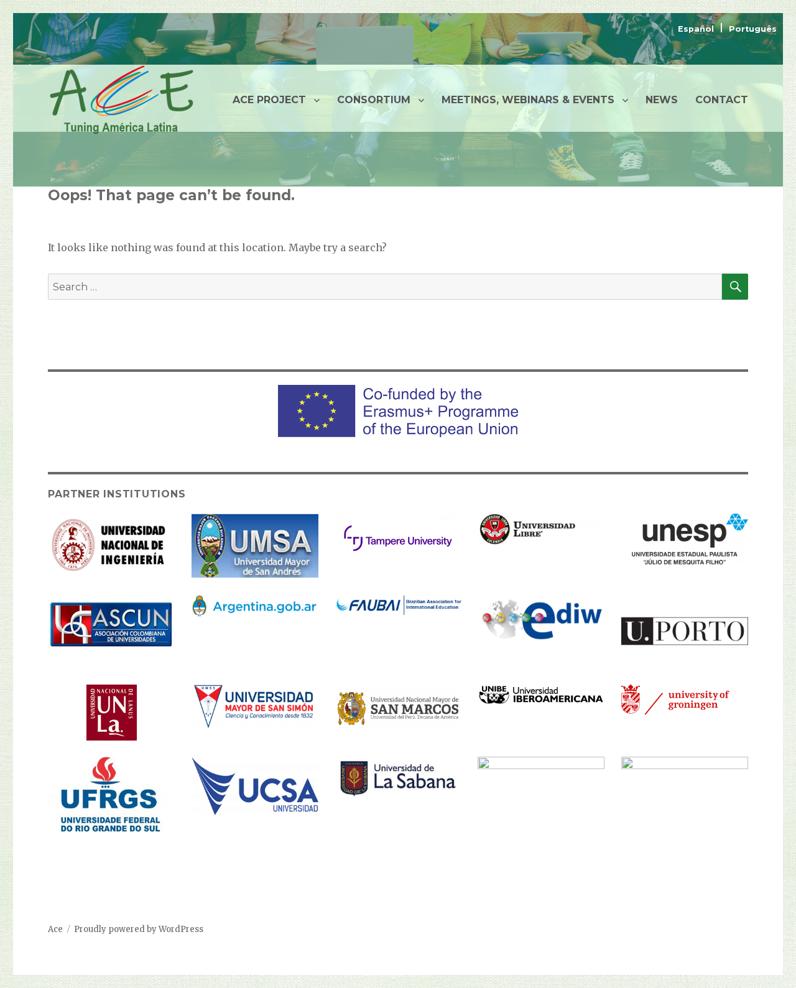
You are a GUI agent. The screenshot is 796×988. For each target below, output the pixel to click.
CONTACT (721, 100)
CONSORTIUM (373, 100)
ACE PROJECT (269, 100)
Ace (55, 929)
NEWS (662, 100)
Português (753, 29)
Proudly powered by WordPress (138, 929)
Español (697, 29)
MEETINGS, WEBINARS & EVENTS (528, 100)
